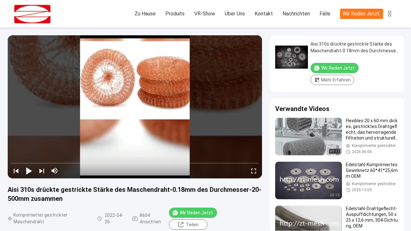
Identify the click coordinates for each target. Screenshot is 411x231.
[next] (41, 170)
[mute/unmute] (54, 170)
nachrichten (296, 14)
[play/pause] (28, 170)
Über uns (235, 14)
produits (175, 14)
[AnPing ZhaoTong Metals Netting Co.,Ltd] (48, 14)
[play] (135, 107)
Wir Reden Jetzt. (361, 14)
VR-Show (204, 14)
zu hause (145, 14)
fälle (324, 14)
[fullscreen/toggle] (253, 170)
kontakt (264, 14)
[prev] (16, 170)
